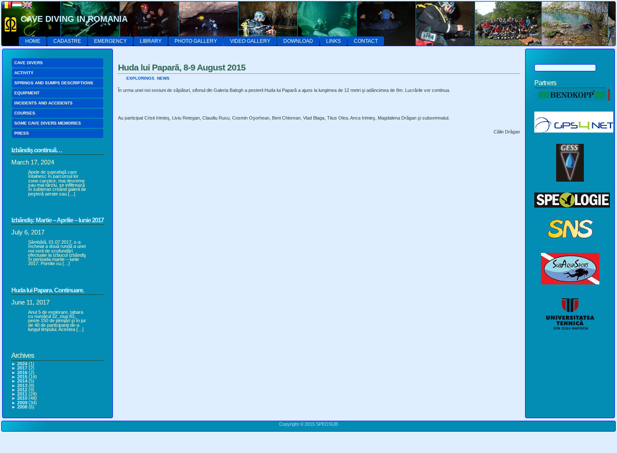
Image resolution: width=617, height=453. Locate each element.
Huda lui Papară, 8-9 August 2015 (182, 67)
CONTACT (366, 41)
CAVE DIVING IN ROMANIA (74, 18)
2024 (22, 363)
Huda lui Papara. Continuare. (47, 290)
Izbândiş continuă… (36, 150)
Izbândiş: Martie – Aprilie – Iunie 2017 (57, 220)
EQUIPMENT (26, 93)
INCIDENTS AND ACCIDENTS (43, 103)
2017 (22, 367)
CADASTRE (67, 41)
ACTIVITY (24, 72)
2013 (22, 385)
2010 (22, 398)
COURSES (24, 113)
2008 (22, 406)
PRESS (21, 133)
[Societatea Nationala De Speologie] (570, 246)
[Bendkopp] (572, 105)
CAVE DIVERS (28, 62)
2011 (22, 393)
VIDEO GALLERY (250, 41)
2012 (22, 389)
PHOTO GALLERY (196, 41)
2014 (22, 380)
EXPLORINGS (140, 78)
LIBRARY (151, 41)
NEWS (163, 78)
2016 (22, 372)
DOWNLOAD (298, 41)
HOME (32, 41)
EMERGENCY (110, 41)
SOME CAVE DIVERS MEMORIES (47, 123)
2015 (22, 376)
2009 (22, 402)
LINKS (333, 41)
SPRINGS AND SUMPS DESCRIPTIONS (53, 83)
